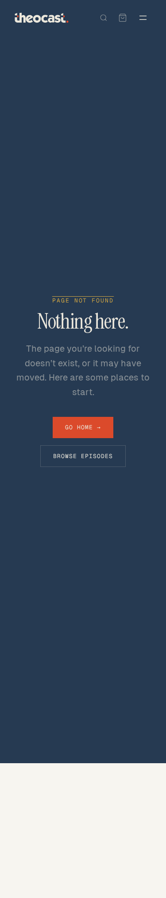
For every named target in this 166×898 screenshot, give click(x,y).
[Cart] (123, 18)
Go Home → (83, 427)
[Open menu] (143, 18)
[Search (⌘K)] (103, 17)
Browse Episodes (83, 456)
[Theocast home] (41, 17)
